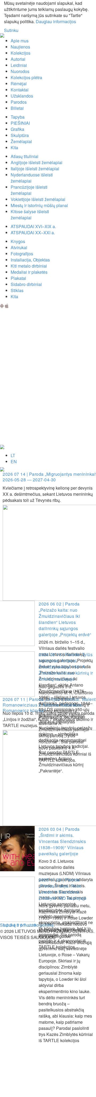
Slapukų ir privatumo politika (27, 925)
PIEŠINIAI (20, 123)
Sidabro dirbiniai (26, 284)
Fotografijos (22, 254)
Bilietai (17, 108)
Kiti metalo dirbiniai (29, 266)
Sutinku (11, 30)
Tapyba (18, 117)
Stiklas (17, 290)
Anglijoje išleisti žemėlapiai (36, 162)
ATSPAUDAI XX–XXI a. (33, 232)
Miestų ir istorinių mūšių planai (39, 205)
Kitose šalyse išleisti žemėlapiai (30, 214)
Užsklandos (22, 96)
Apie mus (20, 41)
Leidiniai (19, 65)
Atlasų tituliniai (24, 156)
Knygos (18, 241)
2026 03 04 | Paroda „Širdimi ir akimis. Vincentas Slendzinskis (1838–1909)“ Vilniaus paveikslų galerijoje (62, 841)
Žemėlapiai (21, 141)
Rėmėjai (19, 83)
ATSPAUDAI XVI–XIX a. (33, 226)
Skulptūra (20, 135)
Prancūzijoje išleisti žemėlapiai (29, 190)
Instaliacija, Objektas (30, 260)
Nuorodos (20, 71)
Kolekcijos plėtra (26, 77)
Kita (14, 147)
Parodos (19, 102)
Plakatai (18, 278)
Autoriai (18, 59)
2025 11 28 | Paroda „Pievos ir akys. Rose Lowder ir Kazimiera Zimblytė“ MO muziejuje (62, 889)
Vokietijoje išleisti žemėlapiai (38, 199)
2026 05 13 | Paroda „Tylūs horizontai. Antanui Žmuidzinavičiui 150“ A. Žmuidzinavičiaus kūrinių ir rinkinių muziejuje (66, 666)
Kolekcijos (20, 53)
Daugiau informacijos (56, 21)
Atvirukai (19, 247)
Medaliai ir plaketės (29, 272)
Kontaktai (20, 90)
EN (14, 461)
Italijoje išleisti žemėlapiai (35, 169)
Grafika (17, 129)
